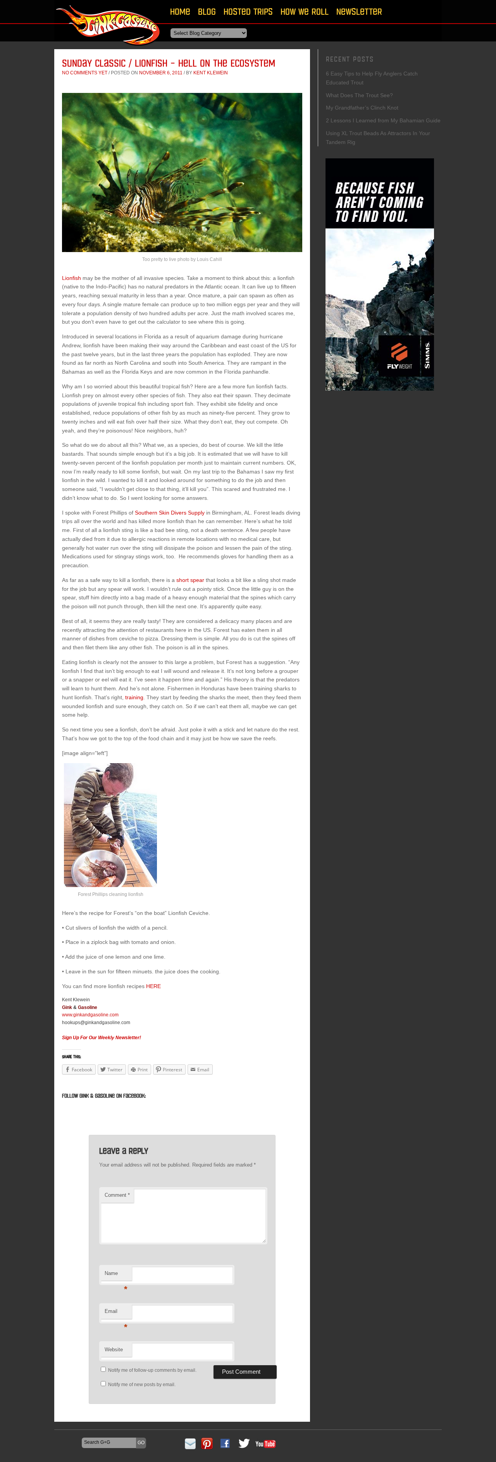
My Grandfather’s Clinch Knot (362, 108)
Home (180, 11)
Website (114, 1349)
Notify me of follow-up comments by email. (152, 1370)
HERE (153, 986)
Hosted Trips (248, 11)
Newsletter (359, 11)
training (134, 697)
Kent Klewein (210, 73)
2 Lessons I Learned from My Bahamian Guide (383, 120)
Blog (207, 11)
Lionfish (71, 278)
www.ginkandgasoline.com (90, 1015)
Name (116, 1275)
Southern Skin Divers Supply (170, 513)
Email (116, 1313)
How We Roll (305, 11)
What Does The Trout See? (359, 95)
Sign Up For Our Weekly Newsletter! (101, 1037)
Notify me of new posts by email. (142, 1384)
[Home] (108, 48)
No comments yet (84, 73)
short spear (190, 580)
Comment (117, 1195)
